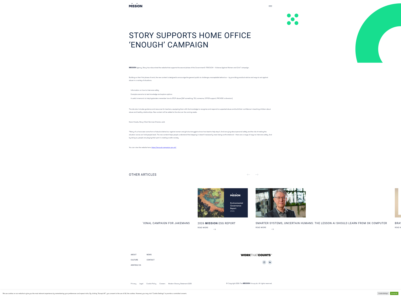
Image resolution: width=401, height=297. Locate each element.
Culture (134, 260)
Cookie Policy (151, 283)
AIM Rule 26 (136, 265)
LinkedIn (270, 262)
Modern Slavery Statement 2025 (180, 283)
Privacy (133, 283)
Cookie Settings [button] (383, 293)
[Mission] (135, 5)
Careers (162, 283)
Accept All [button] (394, 293)
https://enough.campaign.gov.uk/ (163, 147)
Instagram (264, 262)
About (133, 255)
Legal (141, 283)
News (149, 255)
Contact (151, 260)
